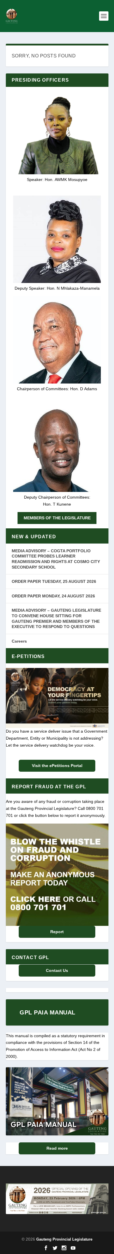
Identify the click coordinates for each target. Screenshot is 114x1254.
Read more (57, 1148)
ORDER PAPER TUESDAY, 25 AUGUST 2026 (54, 581)
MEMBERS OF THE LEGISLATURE (57, 518)
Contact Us (57, 970)
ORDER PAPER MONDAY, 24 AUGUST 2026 (53, 596)
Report (57, 931)
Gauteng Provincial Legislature (64, 1239)
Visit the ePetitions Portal (57, 765)
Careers (19, 641)
